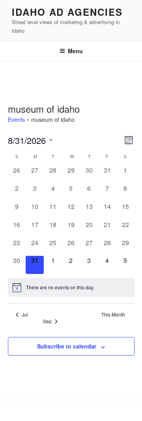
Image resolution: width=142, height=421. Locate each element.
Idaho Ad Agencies (67, 12)
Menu (75, 51)
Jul (25, 314)
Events (16, 119)
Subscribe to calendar (66, 346)
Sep (47, 321)
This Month (113, 314)
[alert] (71, 287)
